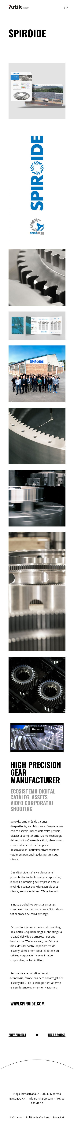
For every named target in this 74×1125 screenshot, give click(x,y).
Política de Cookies (37, 1117)
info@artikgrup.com (41, 1098)
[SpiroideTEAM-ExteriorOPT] (37, 373)
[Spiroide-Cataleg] (37, 326)
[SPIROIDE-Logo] (37, 184)
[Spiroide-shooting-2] (37, 685)
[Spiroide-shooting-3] (37, 277)
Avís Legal (16, 1117)
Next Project (56, 1035)
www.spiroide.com (27, 1004)
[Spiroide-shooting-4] (37, 498)
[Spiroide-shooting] (37, 591)
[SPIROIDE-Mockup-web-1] (37, 91)
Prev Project (17, 1035)
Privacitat (58, 1117)
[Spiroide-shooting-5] (37, 436)
